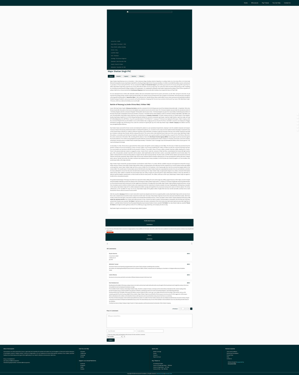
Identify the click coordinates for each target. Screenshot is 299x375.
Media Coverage (157, 351)
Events (155, 353)
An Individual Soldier (158, 363)
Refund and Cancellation (232, 353)
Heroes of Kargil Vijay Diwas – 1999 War (162, 365)
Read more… (53, 355)
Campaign (82, 355)
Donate (82, 357)
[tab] (149, 221)
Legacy (126, 76)
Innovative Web (168, 373)
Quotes (134, 76)
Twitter (82, 367)
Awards (118, 76)
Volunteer (82, 351)
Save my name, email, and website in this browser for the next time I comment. (126, 334)
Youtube (82, 369)
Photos (141, 76)
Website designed (232, 362)
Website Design (160, 373)
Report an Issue (157, 357)
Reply (188, 253)
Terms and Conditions (232, 351)
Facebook (82, 363)
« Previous (175, 308)
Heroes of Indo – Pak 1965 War (160, 369)
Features (155, 355)
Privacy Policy (230, 355)
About (111, 76)
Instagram (82, 365)
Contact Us (229, 358)
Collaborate (83, 353)
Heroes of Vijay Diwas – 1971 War (161, 367)
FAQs (228, 357)
